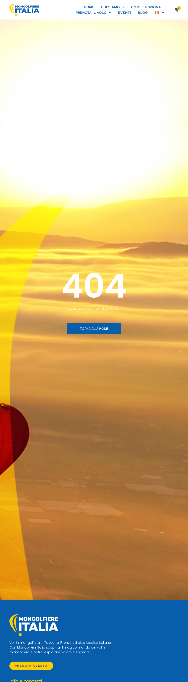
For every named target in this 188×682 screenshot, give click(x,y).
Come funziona (146, 7)
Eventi (124, 13)
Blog (143, 13)
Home (89, 7)
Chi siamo (110, 7)
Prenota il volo (91, 13)
